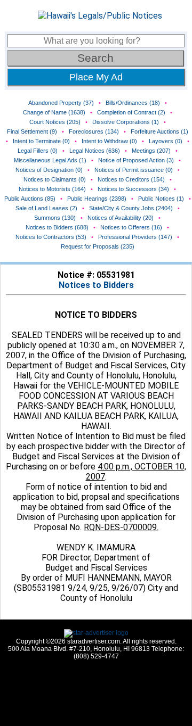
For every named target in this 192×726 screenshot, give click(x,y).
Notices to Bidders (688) (57, 227)
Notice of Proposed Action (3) (136, 160)
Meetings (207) (151, 150)
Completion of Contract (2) (131, 112)
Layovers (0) (165, 141)
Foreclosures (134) (94, 131)
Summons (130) (55, 217)
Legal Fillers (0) (38, 150)
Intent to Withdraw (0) (109, 141)
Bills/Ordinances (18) (133, 103)
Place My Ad (96, 77)
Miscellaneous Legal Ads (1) (50, 160)
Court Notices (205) (55, 122)
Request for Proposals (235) (97, 246)
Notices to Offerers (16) (131, 227)
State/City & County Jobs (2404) (131, 208)
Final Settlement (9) (32, 131)
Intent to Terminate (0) (41, 141)
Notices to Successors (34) (133, 189)
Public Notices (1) (161, 198)
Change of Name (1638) (54, 112)
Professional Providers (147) (135, 237)
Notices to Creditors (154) (131, 179)
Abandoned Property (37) (61, 103)
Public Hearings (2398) (96, 198)
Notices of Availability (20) (120, 217)
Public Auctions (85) (29, 198)
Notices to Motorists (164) (52, 189)
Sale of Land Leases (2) (46, 208)
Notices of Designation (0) (49, 170)
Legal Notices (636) (94, 150)
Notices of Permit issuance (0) (133, 170)
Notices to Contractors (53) (50, 237)
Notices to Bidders (96, 285)
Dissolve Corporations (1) (125, 122)
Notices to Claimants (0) (54, 179)
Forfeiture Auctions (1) (159, 131)
